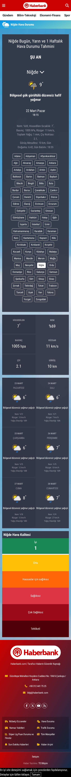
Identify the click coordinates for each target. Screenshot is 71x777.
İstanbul (35, 224)
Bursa (27, 190)
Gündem (7, 15)
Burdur (15, 190)
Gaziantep (35, 210)
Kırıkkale (21, 244)
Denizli (27, 197)
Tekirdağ (29, 285)
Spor (67, 15)
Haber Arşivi (47, 744)
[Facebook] (26, 705)
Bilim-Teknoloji (26, 15)
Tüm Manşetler (48, 734)
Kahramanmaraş (21, 231)
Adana (17, 156)
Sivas (51, 278)
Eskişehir (21, 210)
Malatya (53, 251)
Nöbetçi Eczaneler (17, 721)
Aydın (53, 169)
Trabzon (53, 285)
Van (40, 292)
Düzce (54, 197)
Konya (28, 251)
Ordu (51, 265)
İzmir (47, 224)
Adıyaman (30, 156)
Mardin (29, 258)
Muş (18, 265)
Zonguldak (41, 299)
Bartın (29, 176)
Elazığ (27, 203)
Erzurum (53, 203)
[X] (32, 705)
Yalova (50, 292)
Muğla (53, 258)
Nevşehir (29, 265)
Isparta (23, 224)
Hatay (44, 217)
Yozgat (27, 299)
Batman (41, 176)
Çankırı (53, 190)
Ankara (52, 162)
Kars (16, 238)
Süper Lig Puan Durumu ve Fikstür (19, 736)
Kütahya (40, 251)
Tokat (40, 285)
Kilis (54, 238)
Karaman (52, 231)
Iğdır (55, 217)
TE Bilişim (43, 763)
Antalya (17, 169)
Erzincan (39, 203)
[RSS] (44, 705)
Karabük (38, 231)
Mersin (41, 258)
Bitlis (41, 183)
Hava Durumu (47, 721)
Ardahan (30, 169)
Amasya (40, 162)
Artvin (42, 169)
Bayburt (53, 176)
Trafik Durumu (47, 727)
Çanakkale (40, 190)
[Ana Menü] (3, 5)
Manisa (17, 258)
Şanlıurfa (20, 278)
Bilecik (20, 183)
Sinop (41, 278)
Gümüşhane (18, 217)
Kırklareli (35, 244)
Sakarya (40, 271)
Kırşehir (48, 244)
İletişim (35, 756)
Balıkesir (17, 176)
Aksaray (27, 162)
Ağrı (16, 162)
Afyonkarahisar (47, 156)
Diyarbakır (41, 197)
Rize (29, 271)
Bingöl (31, 183)
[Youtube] (38, 705)
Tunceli (19, 292)
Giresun (49, 210)
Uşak (30, 292)
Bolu (51, 183)
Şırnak (16, 285)
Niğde (41, 265)
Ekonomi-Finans (50, 15)
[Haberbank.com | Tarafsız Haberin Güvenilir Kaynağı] (35, 5)
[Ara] (67, 5)
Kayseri (43, 238)
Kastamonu (28, 238)
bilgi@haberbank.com (37, 692)
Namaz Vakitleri (16, 727)
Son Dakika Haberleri (18, 744)
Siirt (31, 278)
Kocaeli (16, 251)
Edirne (16, 203)
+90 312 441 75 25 (37, 686)
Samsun (53, 271)
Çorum (16, 197)
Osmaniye (17, 271)
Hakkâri (33, 217)
